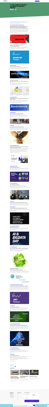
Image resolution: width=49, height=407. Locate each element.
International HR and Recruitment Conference (17, 284)
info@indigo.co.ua (12, 397)
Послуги (18, 395)
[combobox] (34, 395)
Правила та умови (37, 405)
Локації (18, 397)
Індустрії (18, 396)
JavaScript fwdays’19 (13, 65)
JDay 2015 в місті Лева (33, 376)
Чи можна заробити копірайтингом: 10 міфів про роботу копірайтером (14, 377)
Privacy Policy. (26, 405)
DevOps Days (12, 354)
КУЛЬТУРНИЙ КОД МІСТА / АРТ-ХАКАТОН (24, 377)
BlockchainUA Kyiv (13, 112)
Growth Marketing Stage (14, 183)
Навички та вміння (11, 375)
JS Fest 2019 (12, 201)
